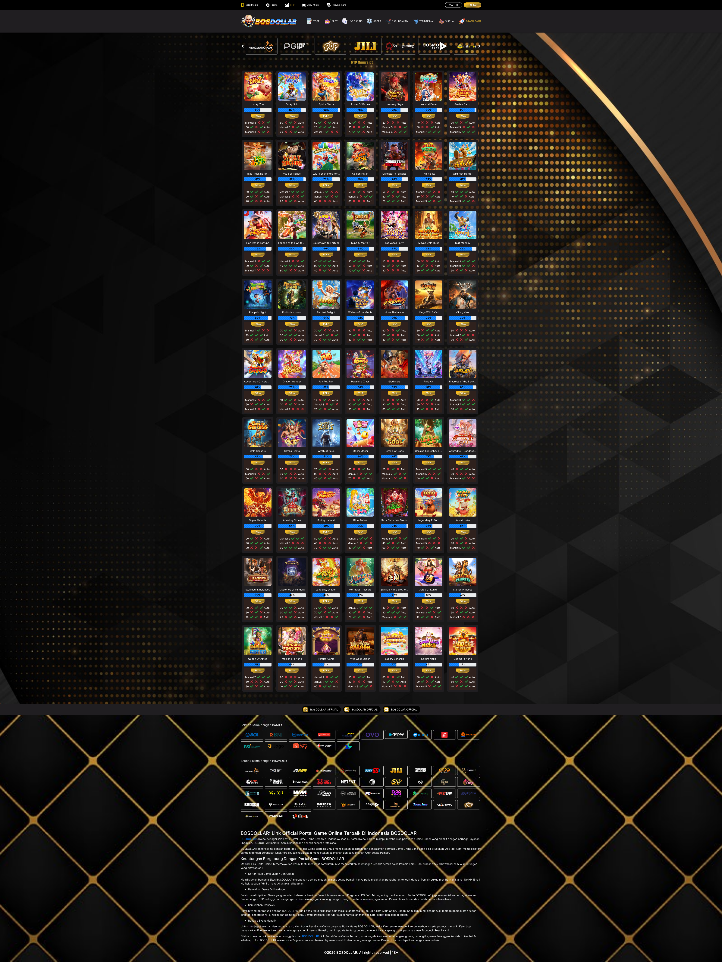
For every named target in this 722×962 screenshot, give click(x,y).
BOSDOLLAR (249, 838)
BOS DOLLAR (310, 936)
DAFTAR (473, 5)
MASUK (453, 5)
